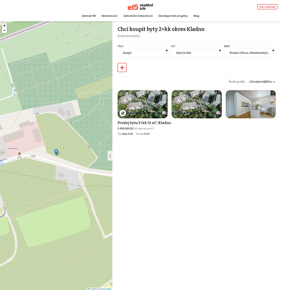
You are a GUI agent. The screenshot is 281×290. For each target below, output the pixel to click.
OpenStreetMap (105, 288)
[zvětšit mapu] (109, 156)
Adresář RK (89, 16)
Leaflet (93, 288)
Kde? (227, 46)
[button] (56, 152)
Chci (120, 46)
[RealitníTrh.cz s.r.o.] (140, 6)
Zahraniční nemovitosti (138, 16)
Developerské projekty (173, 16)
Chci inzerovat (267, 6)
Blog (196, 16)
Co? (173, 46)
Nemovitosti (110, 16)
